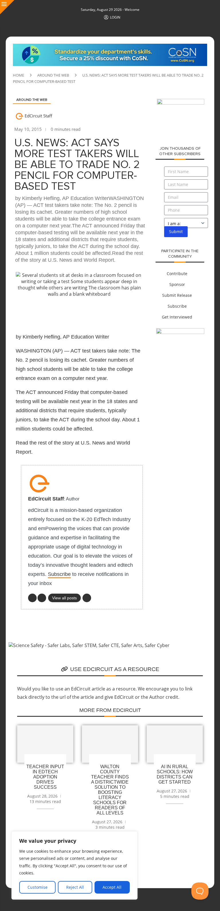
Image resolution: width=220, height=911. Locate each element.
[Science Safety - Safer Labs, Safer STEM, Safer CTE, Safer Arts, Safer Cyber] (89, 645)
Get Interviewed (177, 317)
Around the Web (53, 75)
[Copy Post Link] (109, 311)
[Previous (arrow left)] (10, 455)
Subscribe (59, 574)
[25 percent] (110, 47)
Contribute (177, 273)
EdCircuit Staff (38, 116)
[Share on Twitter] (54, 311)
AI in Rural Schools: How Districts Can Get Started (175, 774)
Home (18, 75)
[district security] (180, 102)
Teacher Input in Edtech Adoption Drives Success (45, 777)
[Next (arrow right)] (210, 455)
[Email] (86, 598)
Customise (38, 887)
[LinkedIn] (32, 598)
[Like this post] (26, 311)
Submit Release (177, 295)
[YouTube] (42, 598)
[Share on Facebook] (40, 311)
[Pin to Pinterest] (68, 311)
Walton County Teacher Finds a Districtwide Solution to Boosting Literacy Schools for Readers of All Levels (110, 789)
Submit (176, 231)
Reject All (75, 887)
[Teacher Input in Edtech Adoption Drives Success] (45, 744)
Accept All (112, 887)
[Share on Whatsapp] (95, 311)
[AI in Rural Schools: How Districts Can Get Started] (175, 744)
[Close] (7, 7)
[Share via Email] (123, 311)
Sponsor (177, 284)
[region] (74, 865)
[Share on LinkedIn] (81, 311)
